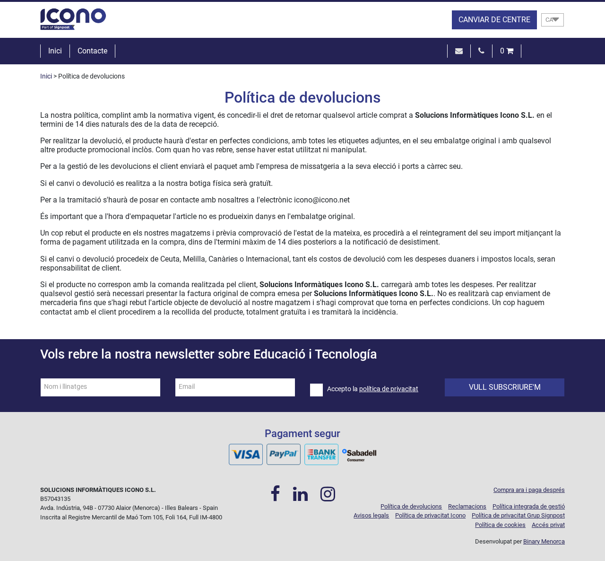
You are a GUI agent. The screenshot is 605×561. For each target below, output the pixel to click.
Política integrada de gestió (529, 506)
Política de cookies (500, 524)
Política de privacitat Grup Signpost (518, 515)
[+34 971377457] (481, 50)
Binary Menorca (544, 541)
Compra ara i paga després (529, 489)
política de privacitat (388, 389)
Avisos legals (371, 515)
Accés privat (548, 524)
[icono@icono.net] (459, 50)
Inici (55, 50)
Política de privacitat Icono (430, 515)
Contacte (92, 50)
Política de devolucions (411, 506)
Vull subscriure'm (505, 387)
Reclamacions (467, 506)
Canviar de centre (494, 19)
